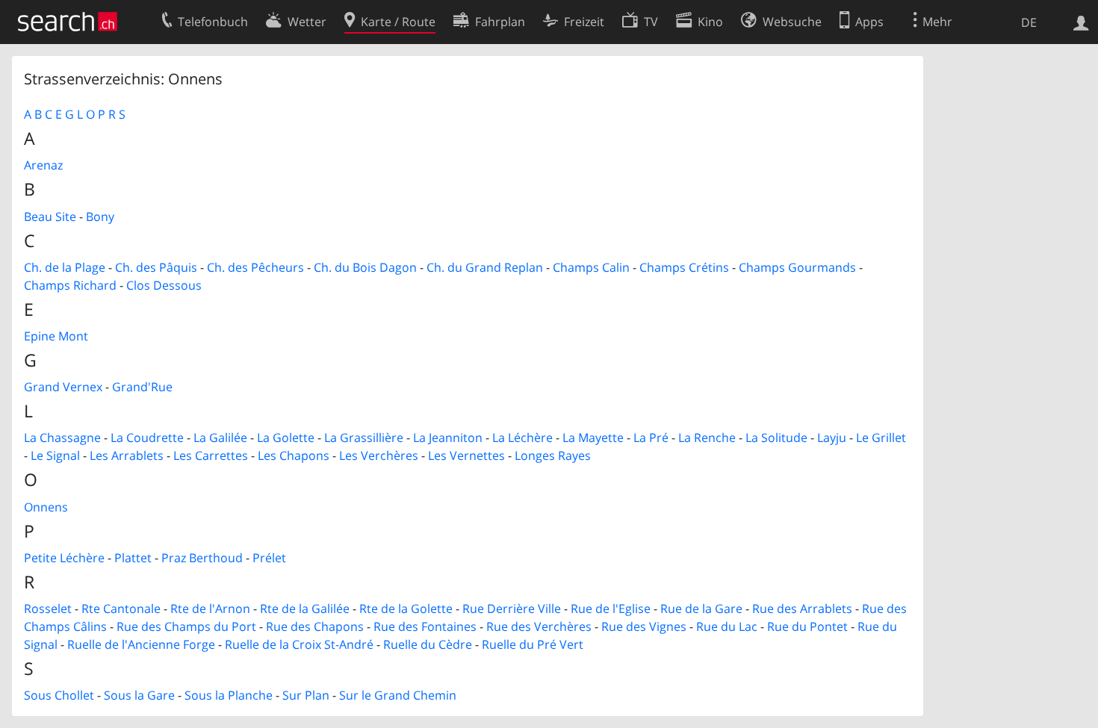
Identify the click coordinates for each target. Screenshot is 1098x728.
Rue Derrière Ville (511, 608)
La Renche (707, 437)
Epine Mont (56, 336)
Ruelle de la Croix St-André (299, 644)
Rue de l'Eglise (611, 608)
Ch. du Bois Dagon (365, 267)
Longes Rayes (553, 455)
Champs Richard (70, 285)
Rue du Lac (726, 626)
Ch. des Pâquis (156, 267)
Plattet (133, 558)
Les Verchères (378, 455)
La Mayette (593, 437)
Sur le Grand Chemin (397, 695)
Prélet (269, 558)
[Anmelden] (1081, 21)
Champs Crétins (684, 267)
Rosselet (48, 608)
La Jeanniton (448, 437)
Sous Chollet (59, 695)
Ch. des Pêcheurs (255, 267)
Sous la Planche (228, 695)
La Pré (651, 437)
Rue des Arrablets (802, 608)
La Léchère (522, 437)
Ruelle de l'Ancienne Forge (141, 644)
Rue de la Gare (701, 608)
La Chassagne (62, 437)
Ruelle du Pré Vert (532, 644)
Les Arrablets (127, 455)
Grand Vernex (63, 387)
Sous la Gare (139, 695)
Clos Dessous (164, 285)
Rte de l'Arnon (210, 608)
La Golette (285, 437)
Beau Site (50, 216)
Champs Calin (591, 267)
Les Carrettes (210, 455)
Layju (831, 437)
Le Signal (55, 455)
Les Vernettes (466, 455)
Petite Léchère (64, 558)
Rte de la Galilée (305, 608)
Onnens (46, 507)
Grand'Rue (142, 387)
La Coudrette (147, 437)
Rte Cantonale (121, 608)
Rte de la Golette (406, 608)
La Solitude (776, 437)
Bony (100, 216)
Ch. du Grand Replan (485, 267)
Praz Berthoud (202, 558)
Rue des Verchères (539, 626)
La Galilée (220, 437)
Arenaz (43, 165)
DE (1029, 22)
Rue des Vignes (643, 626)
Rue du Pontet (807, 626)
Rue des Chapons (315, 626)
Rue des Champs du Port (186, 626)
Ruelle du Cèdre (427, 644)
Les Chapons (293, 455)
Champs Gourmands (797, 267)
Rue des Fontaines (425, 626)
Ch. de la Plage (64, 267)
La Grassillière (363, 437)
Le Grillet (881, 437)
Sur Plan (305, 695)
